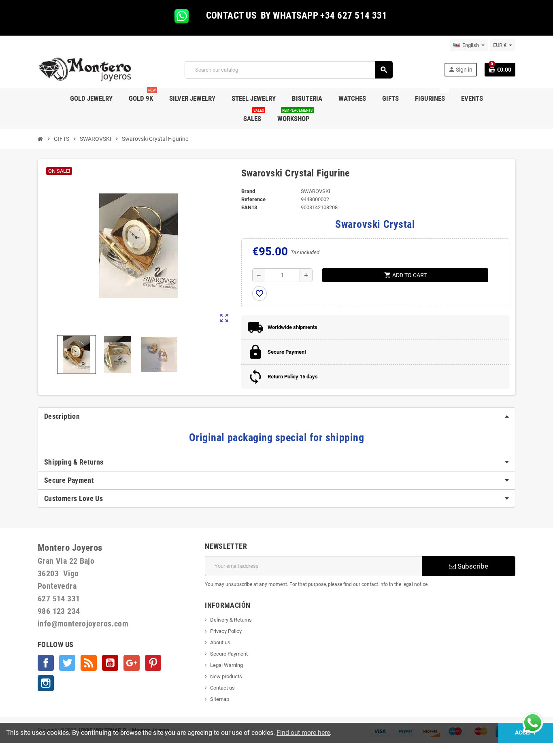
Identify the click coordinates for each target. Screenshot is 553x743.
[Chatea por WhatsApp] (533, 722)
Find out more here (303, 733)
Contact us (222, 688)
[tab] (276, 416)
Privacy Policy (226, 631)
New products (226, 676)
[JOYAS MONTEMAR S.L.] (85, 69)
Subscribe (472, 566)
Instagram (46, 683)
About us (220, 642)
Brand (248, 191)
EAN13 (249, 207)
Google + (131, 663)
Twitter (67, 663)
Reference (253, 199)
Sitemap (219, 699)
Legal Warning (226, 665)
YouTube (110, 663)
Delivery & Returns (231, 620)
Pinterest (153, 663)
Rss (89, 663)
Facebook (46, 663)
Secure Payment (229, 654)
